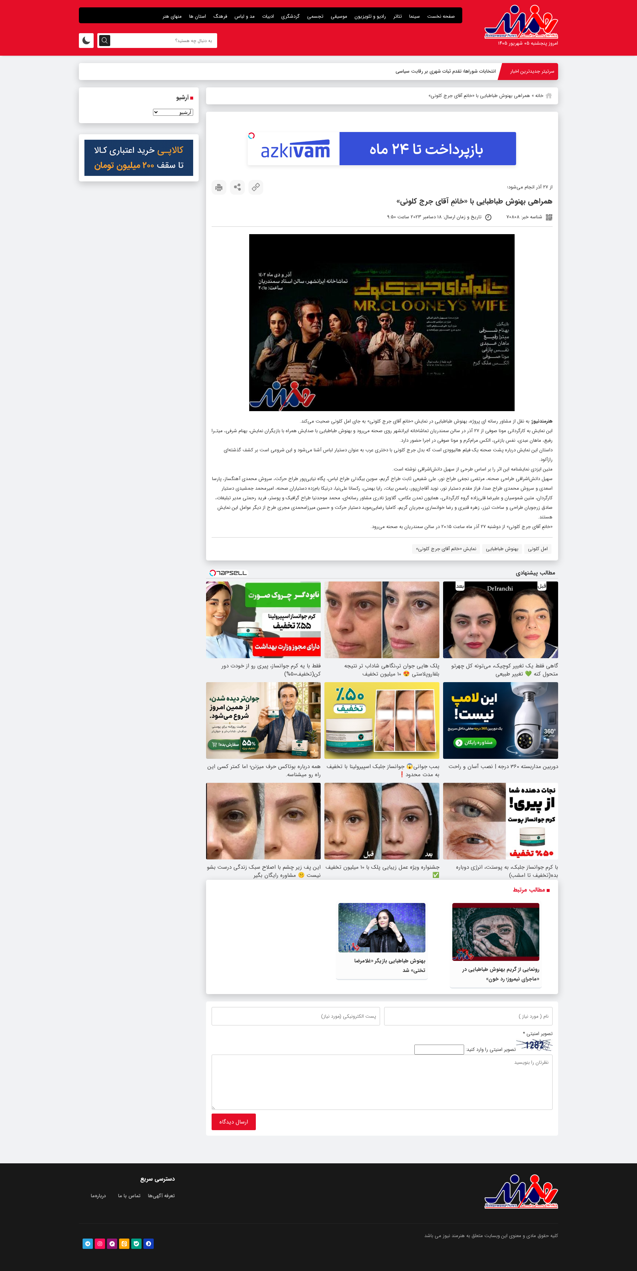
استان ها (197, 16)
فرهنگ (220, 16)
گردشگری (290, 16)
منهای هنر (172, 16)
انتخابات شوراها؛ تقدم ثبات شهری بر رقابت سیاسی (446, 71)
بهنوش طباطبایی (502, 549)
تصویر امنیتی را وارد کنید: (491, 1049)
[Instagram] (100, 1244)
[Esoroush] (148, 1244)
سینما (414, 16)
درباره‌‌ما (98, 1196)
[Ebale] (136, 1244)
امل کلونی (538, 549)
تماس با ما (129, 1196)
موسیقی (339, 16)
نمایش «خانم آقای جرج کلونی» (446, 549)
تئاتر (397, 16)
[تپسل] (251, 135)
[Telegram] (88, 1244)
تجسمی (315, 16)
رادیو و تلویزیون (370, 16)
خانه (539, 96)
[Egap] (112, 1244)
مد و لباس (244, 16)
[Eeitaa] (124, 1244)
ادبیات (268, 16)
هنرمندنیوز (542, 421)
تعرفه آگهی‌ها (161, 1196)
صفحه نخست (441, 16)
